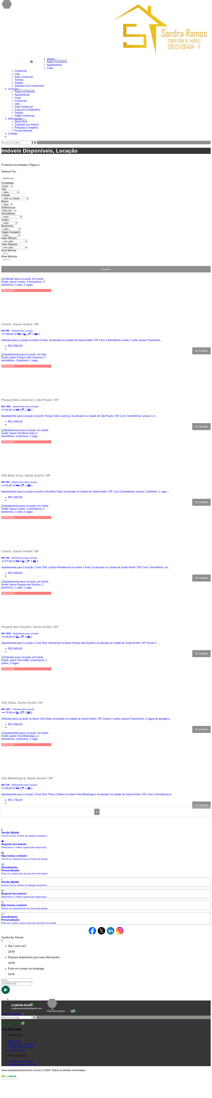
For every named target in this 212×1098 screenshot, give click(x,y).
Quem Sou (21, 121)
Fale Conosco (17, 1050)
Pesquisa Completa (26, 127)
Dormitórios (8, 213)
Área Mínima (8, 250)
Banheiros (7, 226)
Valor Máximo (9, 244)
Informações (15, 118)
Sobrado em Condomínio (29, 85)
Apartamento (54, 65)
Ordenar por (8, 207)
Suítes (5, 219)
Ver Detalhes (201, 350)
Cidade (5, 195)
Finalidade (7, 183)
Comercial (21, 70)
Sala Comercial (24, 76)
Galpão (19, 82)
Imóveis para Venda (21, 1061)
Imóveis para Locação (22, 1064)
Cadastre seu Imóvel (27, 124)
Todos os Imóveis (57, 62)
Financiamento (23, 130)
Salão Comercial (24, 115)
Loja (17, 73)
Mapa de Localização (22, 1044)
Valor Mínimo (9, 238)
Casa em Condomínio (27, 109)
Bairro (4, 201)
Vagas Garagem (10, 232)
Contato (12, 133)
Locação (13, 88)
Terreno (19, 79)
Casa (50, 67)
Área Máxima (9, 256)
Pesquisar (106, 269)
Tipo (3, 189)
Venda (51, 59)
